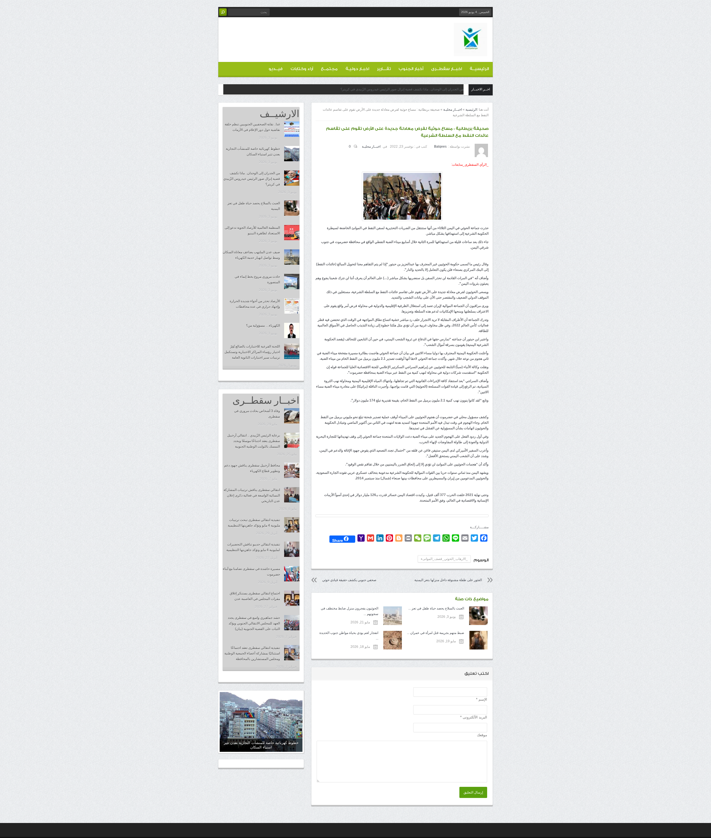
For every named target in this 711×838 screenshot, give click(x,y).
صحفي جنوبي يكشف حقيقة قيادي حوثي (349, 580)
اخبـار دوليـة (357, 68)
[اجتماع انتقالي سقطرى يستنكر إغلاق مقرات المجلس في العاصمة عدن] (291, 598)
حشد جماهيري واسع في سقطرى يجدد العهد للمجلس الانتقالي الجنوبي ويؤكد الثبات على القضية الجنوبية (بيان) (254, 623)
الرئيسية (471, 109)
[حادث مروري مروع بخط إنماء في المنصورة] (291, 281)
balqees (440, 146)
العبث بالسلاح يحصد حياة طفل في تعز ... (436, 608)
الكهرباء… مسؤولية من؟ (263, 326)
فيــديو (276, 68)
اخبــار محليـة (452, 109)
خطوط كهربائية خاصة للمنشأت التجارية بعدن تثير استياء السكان (261, 745)
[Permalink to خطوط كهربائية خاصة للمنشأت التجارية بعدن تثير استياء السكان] (261, 722)
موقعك (482, 735)
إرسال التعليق (473, 792)
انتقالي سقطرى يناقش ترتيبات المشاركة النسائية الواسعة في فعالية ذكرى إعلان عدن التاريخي (252, 495)
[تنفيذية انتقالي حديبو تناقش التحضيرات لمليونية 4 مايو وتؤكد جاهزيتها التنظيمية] (291, 549)
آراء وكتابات (302, 68)
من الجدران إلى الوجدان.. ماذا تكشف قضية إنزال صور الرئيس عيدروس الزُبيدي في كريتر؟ (402, 89)
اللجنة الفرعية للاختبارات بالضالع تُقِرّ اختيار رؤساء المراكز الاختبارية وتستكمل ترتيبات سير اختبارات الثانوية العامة (252, 352)
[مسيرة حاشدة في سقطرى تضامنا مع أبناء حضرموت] (291, 573)
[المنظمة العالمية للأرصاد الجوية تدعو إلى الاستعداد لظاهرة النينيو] (291, 232)
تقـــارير (384, 68)
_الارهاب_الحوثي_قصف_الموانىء (444, 559)
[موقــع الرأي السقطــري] (470, 51)
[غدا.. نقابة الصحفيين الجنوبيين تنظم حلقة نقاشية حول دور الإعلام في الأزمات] (291, 129)
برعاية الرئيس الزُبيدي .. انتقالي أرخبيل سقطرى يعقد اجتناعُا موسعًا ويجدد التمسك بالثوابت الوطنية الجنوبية (253, 440)
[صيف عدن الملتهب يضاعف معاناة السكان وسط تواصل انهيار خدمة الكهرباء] (291, 257)
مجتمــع (329, 68)
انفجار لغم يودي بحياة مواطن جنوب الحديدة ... (348, 635)
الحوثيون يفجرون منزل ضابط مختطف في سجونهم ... (349, 611)
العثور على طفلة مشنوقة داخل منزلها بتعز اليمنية (448, 580)
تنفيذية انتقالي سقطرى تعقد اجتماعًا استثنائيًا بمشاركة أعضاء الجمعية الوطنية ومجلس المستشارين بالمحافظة (252, 653)
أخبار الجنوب (411, 68)
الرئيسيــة (479, 68)
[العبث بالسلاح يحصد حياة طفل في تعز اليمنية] (291, 208)
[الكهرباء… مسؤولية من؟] (291, 330)
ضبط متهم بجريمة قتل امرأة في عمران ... (435, 633)
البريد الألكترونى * (473, 717)
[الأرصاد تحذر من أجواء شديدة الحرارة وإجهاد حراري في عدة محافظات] (291, 306)
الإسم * (481, 699)
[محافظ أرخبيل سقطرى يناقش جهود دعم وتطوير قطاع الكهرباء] (291, 470)
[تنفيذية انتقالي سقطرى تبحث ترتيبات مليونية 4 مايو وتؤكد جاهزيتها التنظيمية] (291, 524)
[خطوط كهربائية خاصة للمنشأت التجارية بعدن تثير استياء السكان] (291, 153)
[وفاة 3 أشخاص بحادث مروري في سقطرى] (291, 415)
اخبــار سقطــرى (446, 68)
